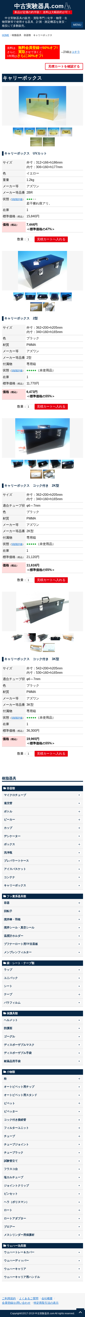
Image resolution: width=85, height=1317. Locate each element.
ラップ (8, 969)
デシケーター (12, 836)
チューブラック (13, 1152)
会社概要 (47, 1298)
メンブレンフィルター (18, 952)
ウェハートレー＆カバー (19, 1252)
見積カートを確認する (64, 66)
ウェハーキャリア (15, 1268)
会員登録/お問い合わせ (16, 1302)
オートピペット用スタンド (20, 1095)
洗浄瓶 (8, 852)
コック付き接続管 (15, 1119)
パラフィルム (12, 1002)
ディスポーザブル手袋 (18, 1052)
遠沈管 (8, 803)
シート (8, 986)
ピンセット (11, 1193)
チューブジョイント (16, 1144)
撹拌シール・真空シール (19, 927)
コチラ (76, 51)
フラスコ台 (11, 1168)
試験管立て (11, 1160)
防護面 (8, 1028)
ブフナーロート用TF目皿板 (21, 943)
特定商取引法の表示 (46, 1302)
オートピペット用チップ (19, 1086)
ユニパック (11, 977)
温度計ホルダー (13, 935)
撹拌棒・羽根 (12, 919)
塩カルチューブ (13, 1177)
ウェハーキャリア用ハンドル (22, 1276)
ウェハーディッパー (16, 1260)
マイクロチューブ (15, 795)
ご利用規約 (9, 1298)
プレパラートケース (16, 860)
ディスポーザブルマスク (19, 1044)
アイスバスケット (15, 868)
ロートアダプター (15, 1218)
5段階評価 (16, 199)
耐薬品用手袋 (12, 1061)
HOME (5, 35)
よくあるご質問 (28, 1298)
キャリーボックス (15, 885)
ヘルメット (11, 1020)
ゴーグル (9, 1036)
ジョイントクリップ (16, 1185)
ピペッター (11, 1111)
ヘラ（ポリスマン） (16, 1201)
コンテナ (9, 877)
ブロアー (9, 1226)
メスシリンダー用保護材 (19, 1234)
